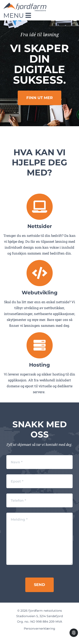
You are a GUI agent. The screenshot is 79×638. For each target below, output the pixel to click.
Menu (14, 15)
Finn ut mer (39, 97)
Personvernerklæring (39, 628)
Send (39, 584)
